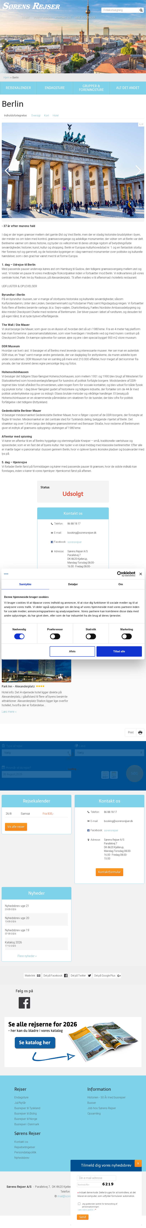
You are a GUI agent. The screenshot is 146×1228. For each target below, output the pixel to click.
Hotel (56, 115)
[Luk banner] (140, 574)
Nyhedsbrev (21, 1157)
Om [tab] (120, 584)
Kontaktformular (109, 872)
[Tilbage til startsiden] (31, 6)
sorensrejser (74, 542)
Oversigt (35, 115)
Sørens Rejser (27, 1133)
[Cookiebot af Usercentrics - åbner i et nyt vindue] (119, 574)
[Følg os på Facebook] (24, 1003)
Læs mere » (9, 711)
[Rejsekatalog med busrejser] (73, 1028)
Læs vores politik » (86, 1210)
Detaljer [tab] (73, 584)
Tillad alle (119, 651)
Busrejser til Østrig (25, 1113)
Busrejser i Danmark (26, 1124)
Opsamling (94, 1113)
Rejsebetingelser (24, 1147)
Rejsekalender (36, 801)
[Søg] (141, 10)
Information (99, 1089)
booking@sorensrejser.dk (81, 532)
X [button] (138, 1163)
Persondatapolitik (25, 1152)
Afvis (72, 651)
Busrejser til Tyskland (27, 1108)
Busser (91, 1102)
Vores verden (42, 17)
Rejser (20, 1089)
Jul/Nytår (20, 1102)
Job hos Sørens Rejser (101, 1108)
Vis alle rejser (16, 826)
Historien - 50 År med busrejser (106, 1097)
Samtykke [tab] (25, 584)
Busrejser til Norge (25, 1119)
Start (25, 17)
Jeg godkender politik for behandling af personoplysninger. (97, 1207)
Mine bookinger (85, 17)
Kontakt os (63, 17)
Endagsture (21, 1097)
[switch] (55, 636)
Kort (46, 115)
